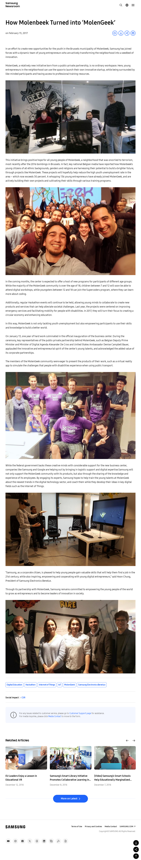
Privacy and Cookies (93, 826)
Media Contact (54, 716)
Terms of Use (76, 826)
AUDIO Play (114, 33)
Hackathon (30, 684)
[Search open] (120, 5)
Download (120, 33)
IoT (59, 684)
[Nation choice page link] (126, 5)
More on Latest (69, 798)
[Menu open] (133, 5)
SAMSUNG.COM (126, 826)
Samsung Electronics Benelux (91, 684)
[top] (136, 856)
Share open (126, 33)
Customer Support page (80, 713)
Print (133, 33)
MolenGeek (69, 684)
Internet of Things (47, 684)
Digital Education (14, 684)
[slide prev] (127, 740)
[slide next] (133, 740)
